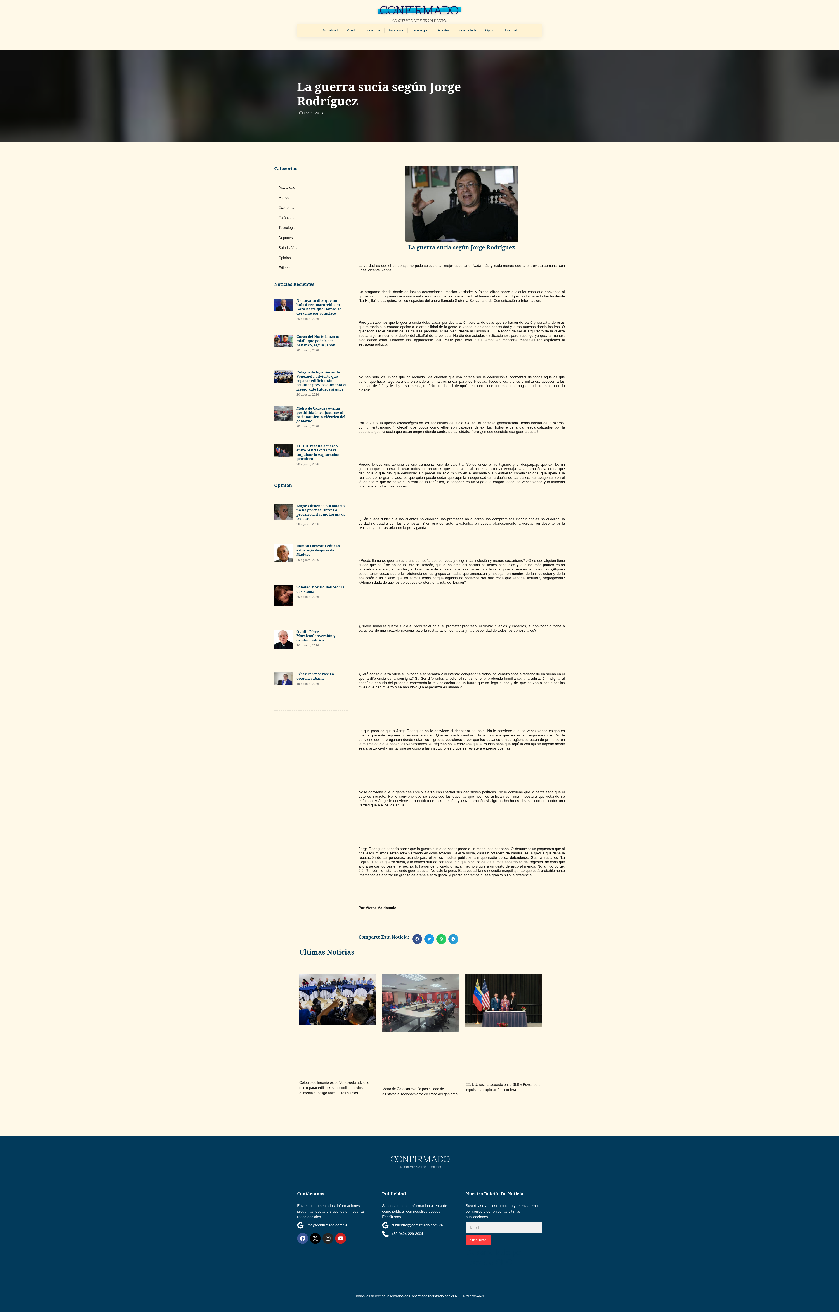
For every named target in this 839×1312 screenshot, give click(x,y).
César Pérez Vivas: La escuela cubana (315, 676)
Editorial (511, 30)
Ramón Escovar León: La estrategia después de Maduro (318, 550)
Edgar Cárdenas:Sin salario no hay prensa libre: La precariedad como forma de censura (320, 512)
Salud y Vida (467, 30)
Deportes (442, 30)
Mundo (351, 30)
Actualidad (330, 30)
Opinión (490, 30)
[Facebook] (302, 1238)
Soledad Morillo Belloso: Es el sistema (320, 589)
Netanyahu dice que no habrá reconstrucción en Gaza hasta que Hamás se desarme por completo (318, 307)
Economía (372, 30)
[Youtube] (340, 1238)
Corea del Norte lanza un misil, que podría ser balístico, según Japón (318, 340)
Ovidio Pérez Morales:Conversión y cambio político (315, 636)
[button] (417, 939)
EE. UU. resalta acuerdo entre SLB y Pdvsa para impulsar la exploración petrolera (318, 452)
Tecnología (419, 30)
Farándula (396, 30)
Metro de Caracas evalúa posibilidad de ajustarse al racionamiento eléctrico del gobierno (320, 415)
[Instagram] (327, 1238)
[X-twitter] (315, 1238)
